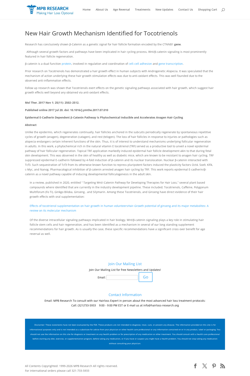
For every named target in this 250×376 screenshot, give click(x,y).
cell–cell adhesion (140, 64)
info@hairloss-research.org (161, 305)
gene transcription (171, 64)
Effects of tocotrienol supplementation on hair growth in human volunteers (79, 206)
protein (66, 64)
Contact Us (185, 9)
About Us (102, 9)
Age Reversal (121, 9)
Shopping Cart (207, 9)
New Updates (164, 9)
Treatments (142, 9)
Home (87, 9)
